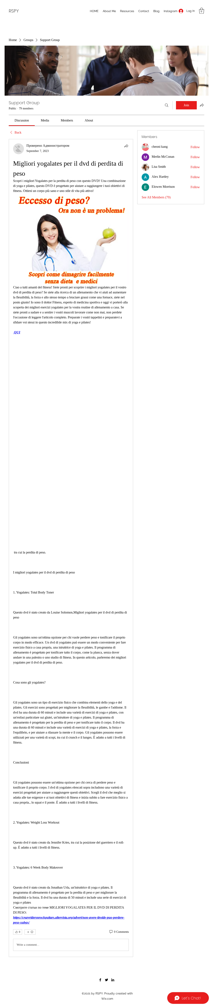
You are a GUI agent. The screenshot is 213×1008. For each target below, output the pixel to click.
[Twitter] (106, 980)
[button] (201, 11)
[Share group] (201, 105)
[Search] (166, 105)
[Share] (126, 145)
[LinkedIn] (113, 980)
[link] (22, 120)
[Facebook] (100, 980)
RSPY (14, 11)
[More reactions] (30, 932)
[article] (71, 548)
